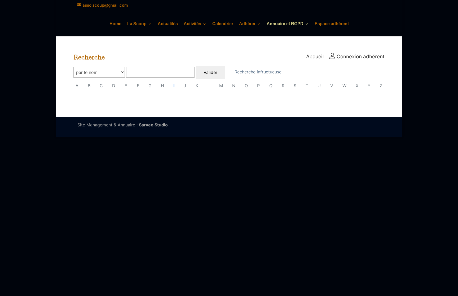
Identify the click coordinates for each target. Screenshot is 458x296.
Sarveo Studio (153, 124)
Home (115, 24)
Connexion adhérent (360, 57)
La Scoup (137, 24)
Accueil (315, 57)
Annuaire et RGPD (285, 24)
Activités (192, 24)
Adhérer (247, 24)
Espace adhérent (332, 24)
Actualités (168, 24)
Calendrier (222, 24)
